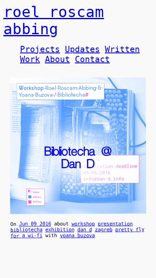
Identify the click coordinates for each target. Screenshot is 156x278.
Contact (92, 59)
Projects (40, 49)
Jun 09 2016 (35, 224)
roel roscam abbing (53, 20)
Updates (82, 49)
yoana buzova (77, 235)
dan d (84, 230)
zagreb (103, 230)
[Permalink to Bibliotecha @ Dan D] (78, 210)
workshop (83, 224)
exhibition (59, 230)
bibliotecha (26, 230)
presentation (115, 224)
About (57, 59)
